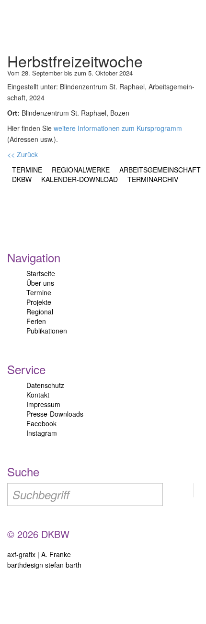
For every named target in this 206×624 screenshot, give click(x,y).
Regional (39, 311)
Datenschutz (45, 385)
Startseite (40, 273)
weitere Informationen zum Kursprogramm (118, 128)
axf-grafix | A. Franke (39, 554)
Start (49, 24)
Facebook (41, 423)
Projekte (38, 302)
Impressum (43, 404)
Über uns (40, 283)
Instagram (41, 433)
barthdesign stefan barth (44, 565)
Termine (38, 292)
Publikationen (46, 330)
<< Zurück (22, 154)
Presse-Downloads (54, 414)
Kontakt (37, 394)
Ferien (36, 321)
